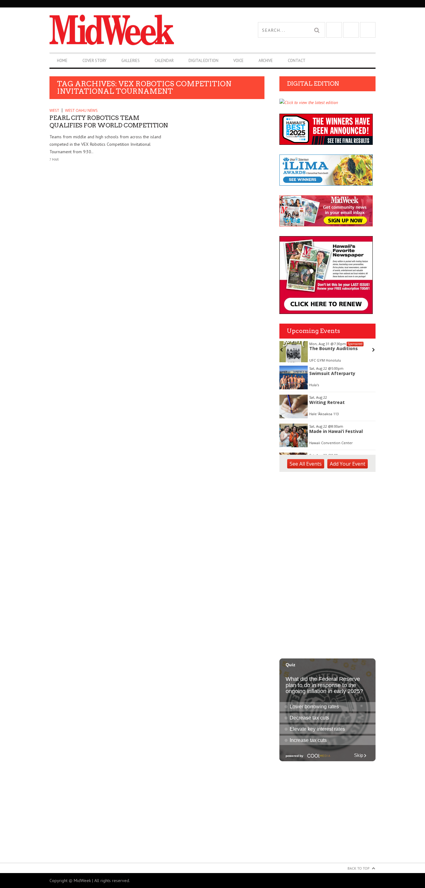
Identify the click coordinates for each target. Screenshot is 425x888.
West (54, 110)
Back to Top (359, 868)
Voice (238, 60)
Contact (297, 60)
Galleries (130, 60)
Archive (266, 60)
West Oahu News (81, 110)
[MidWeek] (131, 30)
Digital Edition (203, 60)
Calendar (164, 60)
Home (62, 60)
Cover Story (94, 60)
